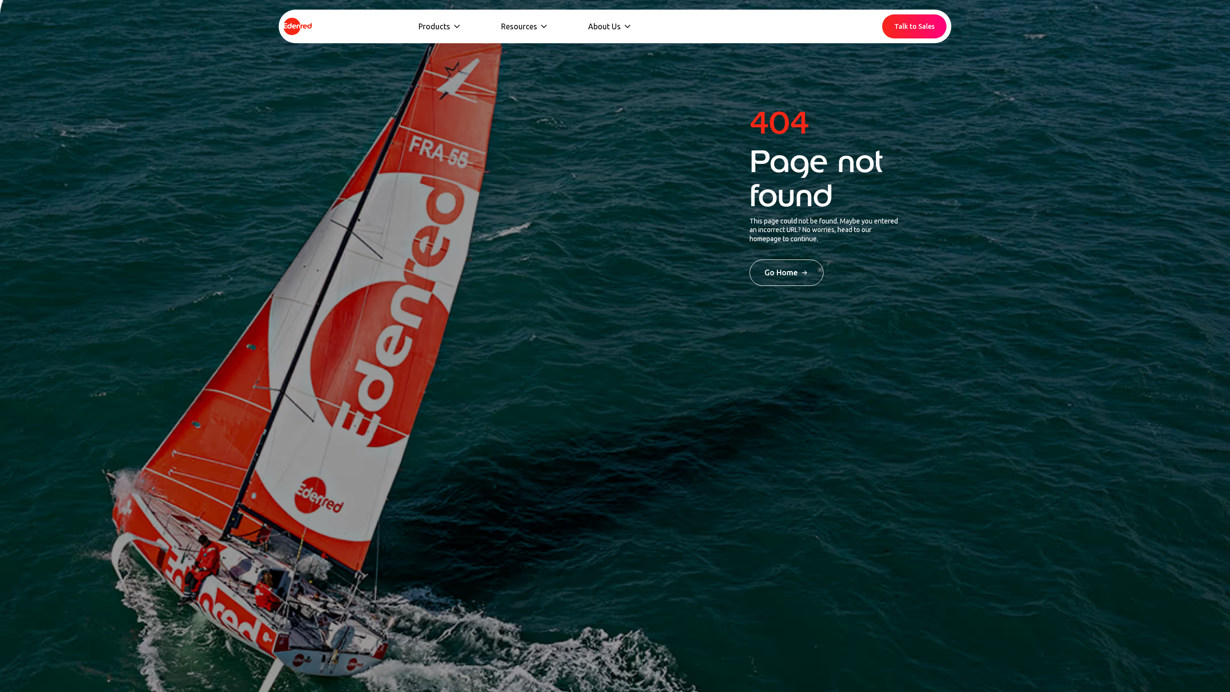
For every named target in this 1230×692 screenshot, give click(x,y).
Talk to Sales (914, 26)
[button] (440, 26)
